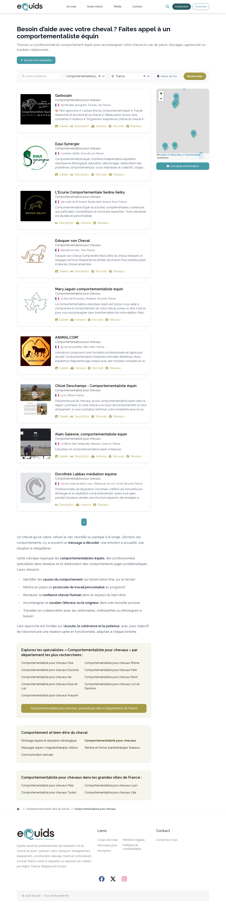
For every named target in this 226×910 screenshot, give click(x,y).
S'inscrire (200, 6)
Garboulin (63, 95)
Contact (137, 6)
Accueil (71, 6)
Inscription (104, 850)
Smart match (95, 6)
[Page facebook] (101, 879)
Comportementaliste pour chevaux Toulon (48, 792)
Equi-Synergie (67, 144)
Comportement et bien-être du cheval (47, 809)
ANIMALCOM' (67, 337)
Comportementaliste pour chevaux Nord (111, 677)
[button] (161, 93)
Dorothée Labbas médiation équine (86, 474)
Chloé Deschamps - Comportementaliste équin (96, 386)
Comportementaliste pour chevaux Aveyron (49, 695)
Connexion (181, 6)
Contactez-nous (166, 839)
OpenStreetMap (192, 154)
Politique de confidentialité (132, 846)
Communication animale (37, 754)
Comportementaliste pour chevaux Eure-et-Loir (49, 686)
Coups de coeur (107, 839)
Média (117, 6)
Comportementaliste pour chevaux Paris (111, 670)
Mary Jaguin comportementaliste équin (89, 289)
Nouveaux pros (107, 845)
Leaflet (162, 154)
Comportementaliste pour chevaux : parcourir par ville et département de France (84, 708)
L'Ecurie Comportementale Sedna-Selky (90, 192)
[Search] (167, 6)
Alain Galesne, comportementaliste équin (91, 434)
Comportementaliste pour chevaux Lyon (111, 785)
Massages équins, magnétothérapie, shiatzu (49, 747)
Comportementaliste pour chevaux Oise (47, 663)
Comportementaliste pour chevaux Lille (110, 792)
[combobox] (85, 76)
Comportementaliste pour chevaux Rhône (112, 663)
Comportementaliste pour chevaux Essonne (50, 670)
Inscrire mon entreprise (38, 60)
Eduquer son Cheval (72, 241)
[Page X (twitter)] (113, 879)
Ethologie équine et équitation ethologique (49, 740)
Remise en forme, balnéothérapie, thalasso (112, 747)
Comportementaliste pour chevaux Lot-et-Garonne (113, 686)
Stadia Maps (176, 154)
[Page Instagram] (124, 879)
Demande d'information (185, 166)
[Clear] (99, 76)
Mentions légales (134, 839)
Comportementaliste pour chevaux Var (46, 677)
